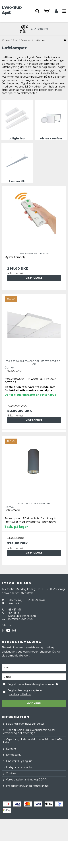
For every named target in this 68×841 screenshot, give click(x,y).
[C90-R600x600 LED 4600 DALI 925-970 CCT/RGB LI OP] (34, 325)
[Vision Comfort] (51, 118)
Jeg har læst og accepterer (25, 692)
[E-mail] (34, 676)
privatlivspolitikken (19, 694)
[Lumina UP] (17, 161)
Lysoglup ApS (12, 10)
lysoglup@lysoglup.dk (22, 615)
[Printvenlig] (64, 40)
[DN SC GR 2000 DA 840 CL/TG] (34, 467)
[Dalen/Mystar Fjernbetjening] (34, 217)
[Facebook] (3, 630)
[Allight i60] (17, 118)
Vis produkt (34, 278)
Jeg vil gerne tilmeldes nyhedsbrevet (32, 684)
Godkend (34, 703)
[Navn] (34, 667)
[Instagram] (14, 630)
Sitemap (7, 625)
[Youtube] (8, 630)
